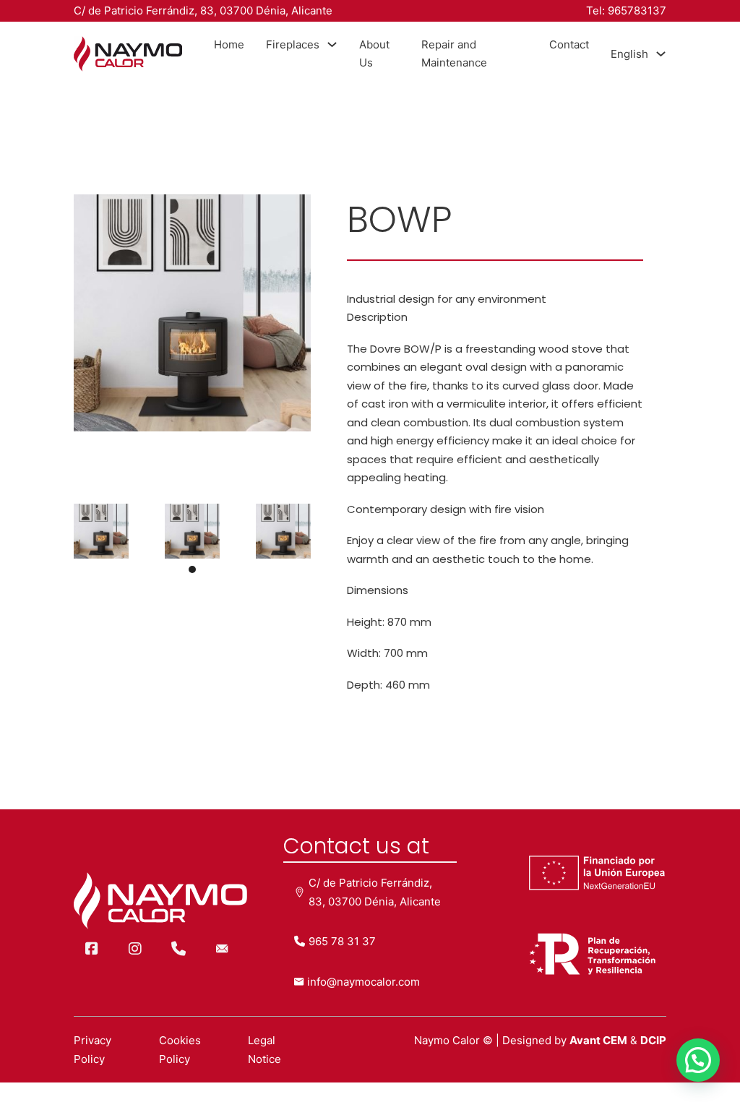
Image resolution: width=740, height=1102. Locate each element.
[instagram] (135, 949)
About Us (374, 54)
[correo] (222, 949)
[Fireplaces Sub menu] (332, 44)
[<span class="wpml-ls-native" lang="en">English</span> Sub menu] (660, 53)
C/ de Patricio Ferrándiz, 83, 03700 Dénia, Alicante (203, 10)
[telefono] (178, 949)
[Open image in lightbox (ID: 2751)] (101, 530)
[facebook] (92, 949)
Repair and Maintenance (454, 54)
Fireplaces (292, 44)
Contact (569, 44)
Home (229, 44)
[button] (192, 569)
